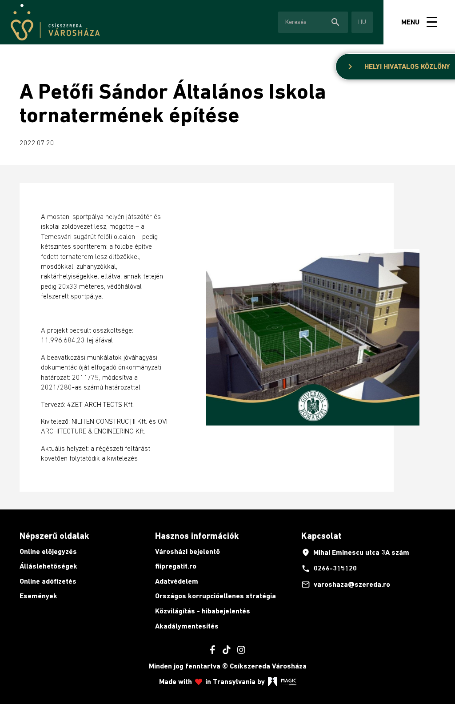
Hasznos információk (197, 535)
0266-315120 (329, 568)
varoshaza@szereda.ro (345, 584)
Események (38, 596)
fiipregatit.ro (175, 566)
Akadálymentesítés (187, 626)
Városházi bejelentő (187, 551)
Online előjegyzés (48, 551)
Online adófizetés (48, 581)
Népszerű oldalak (54, 535)
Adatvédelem (176, 581)
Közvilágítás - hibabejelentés (202, 611)
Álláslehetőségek (48, 566)
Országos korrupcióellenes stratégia (215, 596)
